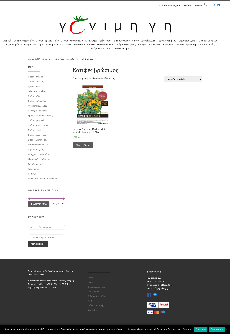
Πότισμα (38, 44)
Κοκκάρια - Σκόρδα (173, 44)
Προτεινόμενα (105, 44)
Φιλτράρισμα (39, 204)
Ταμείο (188, 5)
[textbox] (46, 227)
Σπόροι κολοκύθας (125, 44)
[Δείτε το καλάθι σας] (226, 5)
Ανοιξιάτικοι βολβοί (149, 44)
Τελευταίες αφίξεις (37, 91)
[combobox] (46, 227)
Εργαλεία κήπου (167, 40)
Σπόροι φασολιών (100, 48)
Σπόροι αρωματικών (47, 40)
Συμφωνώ (201, 329)
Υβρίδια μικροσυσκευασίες (200, 44)
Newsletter (92, 310)
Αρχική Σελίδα (35, 59)
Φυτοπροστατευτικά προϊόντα (77, 44)
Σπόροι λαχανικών (23, 40)
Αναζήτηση (38, 244)
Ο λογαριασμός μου (170, 5)
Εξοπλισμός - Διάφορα (18, 44)
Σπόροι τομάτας (208, 40)
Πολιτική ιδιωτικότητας (98, 296)
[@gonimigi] (218, 5)
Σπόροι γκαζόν (122, 40)
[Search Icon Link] (205, 5)
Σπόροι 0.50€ (34, 96)
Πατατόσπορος (121, 48)
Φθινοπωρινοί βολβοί (144, 40)
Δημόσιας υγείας (188, 40)
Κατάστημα (48, 59)
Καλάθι (198, 5)
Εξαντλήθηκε (83, 145)
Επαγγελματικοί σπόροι (98, 40)
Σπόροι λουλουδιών (72, 40)
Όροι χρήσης (93, 291)
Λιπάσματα (52, 44)
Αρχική (7, 40)
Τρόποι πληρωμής (96, 305)
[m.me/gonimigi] (214, 5)
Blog (90, 300)
